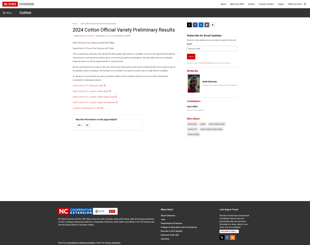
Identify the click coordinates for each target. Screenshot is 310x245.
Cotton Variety (193, 134)
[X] (222, 237)
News (75, 24)
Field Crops (192, 124)
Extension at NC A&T (170, 235)
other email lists (208, 63)
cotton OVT (192, 129)
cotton (202, 124)
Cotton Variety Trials (216, 124)
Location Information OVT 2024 (87, 108)
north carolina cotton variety (211, 129)
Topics (281, 4)
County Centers (266, 4)
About (223, 4)
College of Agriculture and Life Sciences (179, 227)
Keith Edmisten (87, 36)
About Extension (168, 215)
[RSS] (232, 237)
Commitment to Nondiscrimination (80, 243)
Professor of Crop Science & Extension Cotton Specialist (219, 85)
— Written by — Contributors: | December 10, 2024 (101, 36)
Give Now (165, 239)
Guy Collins (110, 36)
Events (251, 4)
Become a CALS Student (171, 231)
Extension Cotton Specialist (195, 110)
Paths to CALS (295, 4)
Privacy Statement (112, 243)
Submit (191, 56)
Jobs (163, 219)
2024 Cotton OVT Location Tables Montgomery (94, 102)
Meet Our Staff (237, 4)
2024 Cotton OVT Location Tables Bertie (91, 91)
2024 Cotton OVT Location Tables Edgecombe (93, 97)
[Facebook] (227, 237)
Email (189, 44)
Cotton (25, 12)
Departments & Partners (171, 223)
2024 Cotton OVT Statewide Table (88, 85)
